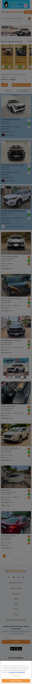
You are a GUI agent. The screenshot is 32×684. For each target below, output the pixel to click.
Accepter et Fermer (16, 680)
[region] (16, 672)
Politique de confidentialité (17, 672)
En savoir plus (16, 676)
